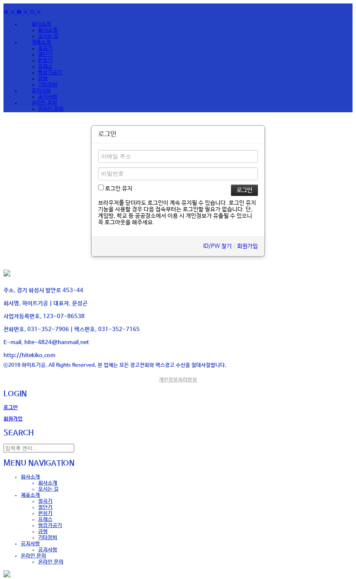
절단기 (45, 55)
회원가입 (247, 246)
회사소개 (47, 30)
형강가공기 (50, 73)
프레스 (45, 67)
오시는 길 (48, 36)
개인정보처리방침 (178, 380)
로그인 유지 (118, 188)
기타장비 (47, 85)
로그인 (10, 408)
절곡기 (45, 49)
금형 (43, 79)
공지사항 (47, 97)
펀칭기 (45, 61)
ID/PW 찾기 (217, 246)
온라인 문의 (50, 109)
